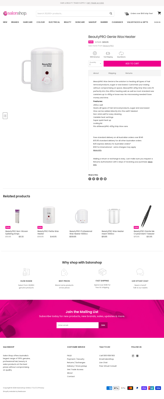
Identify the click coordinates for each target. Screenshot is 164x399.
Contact (71, 376)
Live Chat (103, 362)
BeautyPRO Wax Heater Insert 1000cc (113, 232)
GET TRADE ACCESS (95, 3)
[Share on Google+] (97, 178)
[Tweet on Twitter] (93, 178)
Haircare (27, 22)
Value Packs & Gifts (137, 22)
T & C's (34, 388)
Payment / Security (75, 359)
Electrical (54, 22)
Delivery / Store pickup (77, 366)
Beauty (67, 22)
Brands (15, 22)
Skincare (80, 22)
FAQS (69, 355)
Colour (40, 22)
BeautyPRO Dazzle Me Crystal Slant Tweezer (144, 232)
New (5, 22)
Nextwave (22, 391)
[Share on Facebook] (89, 178)
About (96, 73)
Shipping (112, 73)
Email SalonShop (106, 359)
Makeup (93, 22)
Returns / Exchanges (76, 362)
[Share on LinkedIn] (101, 178)
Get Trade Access (75, 369)
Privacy (41, 388)
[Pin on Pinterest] (105, 178)
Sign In (157, 22)
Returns (129, 73)
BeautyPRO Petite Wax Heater (48, 232)
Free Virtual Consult (108, 366)
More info (97, 150)
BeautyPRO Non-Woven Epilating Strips (16, 232)
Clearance (117, 22)
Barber (104, 22)
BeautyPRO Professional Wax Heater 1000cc (81, 232)
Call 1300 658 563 (107, 355)
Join (103, 325)
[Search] (111, 13)
